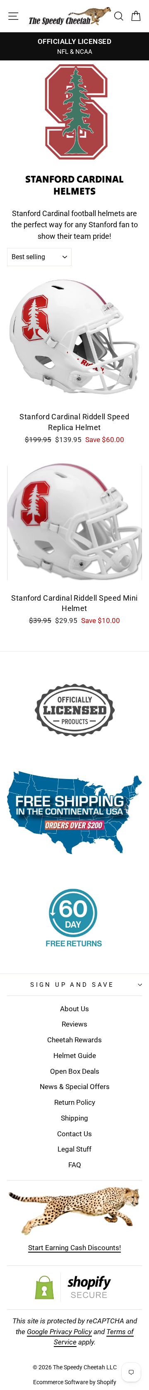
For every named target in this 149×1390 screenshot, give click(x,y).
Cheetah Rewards (74, 1040)
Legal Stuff (74, 1149)
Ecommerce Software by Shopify (74, 1382)
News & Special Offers (75, 1086)
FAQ (74, 1165)
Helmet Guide (74, 1055)
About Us (74, 1009)
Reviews (74, 1024)
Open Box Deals (74, 1071)
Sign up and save (72, 984)
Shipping (74, 1118)
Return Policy (74, 1102)
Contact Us (74, 1134)
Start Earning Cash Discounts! (74, 1247)
